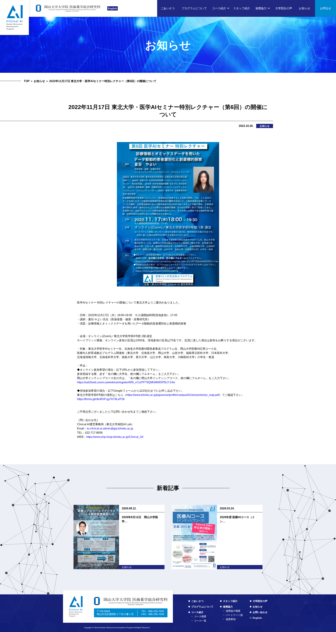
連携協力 (228, 606)
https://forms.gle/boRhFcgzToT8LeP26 (101, 399)
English (112, 8)
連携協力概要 (233, 610)
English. (257, 617)
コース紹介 (197, 612)
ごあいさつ (197, 601)
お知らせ (39, 81)
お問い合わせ (260, 612)
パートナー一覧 (234, 615)
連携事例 (231, 619)
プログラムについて (202, 606)
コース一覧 (200, 620)
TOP (27, 81)
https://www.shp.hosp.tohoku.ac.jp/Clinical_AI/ (114, 436)
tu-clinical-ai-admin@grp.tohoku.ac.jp (110, 428)
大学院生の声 (260, 601)
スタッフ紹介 (230, 601)
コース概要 (200, 616)
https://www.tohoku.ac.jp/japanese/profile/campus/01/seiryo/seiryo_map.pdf (172, 394)
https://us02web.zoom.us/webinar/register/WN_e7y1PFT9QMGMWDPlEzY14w (126, 382)
